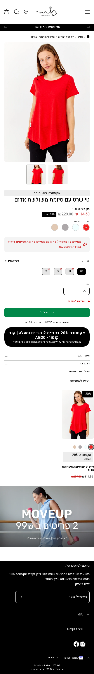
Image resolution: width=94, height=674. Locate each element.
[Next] (89, 27)
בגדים (80, 37)
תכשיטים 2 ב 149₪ (47, 27)
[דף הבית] (88, 37)
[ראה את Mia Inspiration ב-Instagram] (83, 644)
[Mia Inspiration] (47, 11)
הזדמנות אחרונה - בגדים (43, 37)
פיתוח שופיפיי (37, 669)
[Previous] (5, 27)
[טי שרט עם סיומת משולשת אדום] (36, 174)
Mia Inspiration (42, 665)
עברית (51, 657)
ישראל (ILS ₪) (71, 658)
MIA (80, 615)
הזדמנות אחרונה (66, 37)
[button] (16, 12)
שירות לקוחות (75, 629)
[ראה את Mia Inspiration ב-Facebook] (76, 644)
